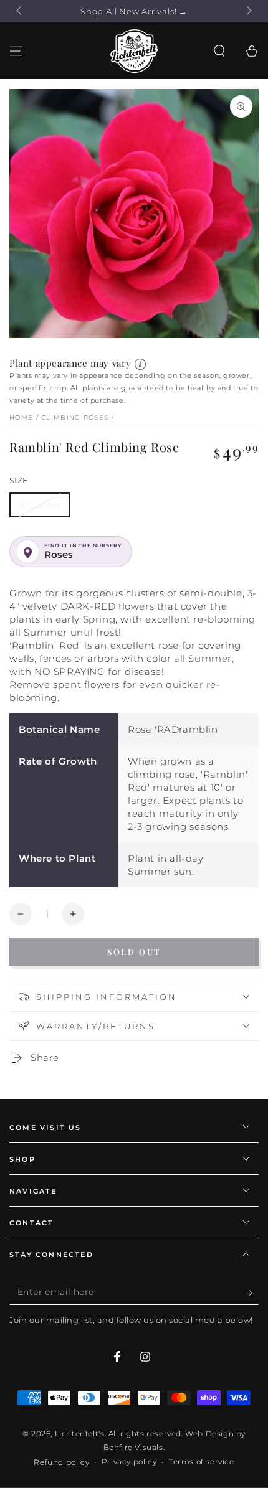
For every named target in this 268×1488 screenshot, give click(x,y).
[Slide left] (20, 11)
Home (21, 417)
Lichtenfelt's (80, 1433)
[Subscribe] (251, 1292)
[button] (219, 51)
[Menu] (16, 51)
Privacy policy (129, 1461)
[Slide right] (248, 11)
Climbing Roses (74, 417)
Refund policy (61, 1462)
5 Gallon (39, 505)
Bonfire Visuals (133, 1447)
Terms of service (201, 1461)
